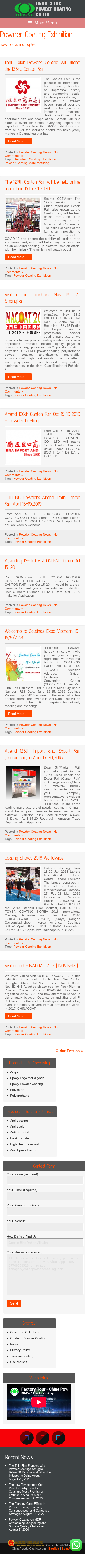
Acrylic (14, 1072)
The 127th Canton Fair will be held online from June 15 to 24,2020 (42, 185)
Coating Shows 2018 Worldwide (34, 858)
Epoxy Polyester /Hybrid (27, 1078)
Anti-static (17, 1126)
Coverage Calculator (25, 1332)
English (53, 1548)
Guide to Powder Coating (28, 1338)
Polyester (17, 1089)
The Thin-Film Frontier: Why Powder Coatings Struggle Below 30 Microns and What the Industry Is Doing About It (30, 1470)
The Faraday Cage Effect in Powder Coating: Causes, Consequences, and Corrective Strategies (29, 1509)
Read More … (18, 141)
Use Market (18, 1362)
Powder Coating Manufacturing (27, 163)
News (14, 1344)
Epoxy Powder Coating (26, 1084)
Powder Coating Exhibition (36, 159)
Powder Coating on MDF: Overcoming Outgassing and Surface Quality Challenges (27, 1523)
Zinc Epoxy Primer (23, 1150)
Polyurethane (19, 1095)
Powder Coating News (35, 152)
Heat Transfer (20, 1138)
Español (67, 1548)
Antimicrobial (19, 1132)
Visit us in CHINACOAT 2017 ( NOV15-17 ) (41, 965)
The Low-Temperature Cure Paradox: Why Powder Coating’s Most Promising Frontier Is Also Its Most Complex (26, 1491)
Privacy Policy (20, 1350)
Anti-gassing (19, 1120)
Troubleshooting (21, 1356)
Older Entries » (69, 1051)
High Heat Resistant (24, 1144)
